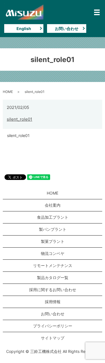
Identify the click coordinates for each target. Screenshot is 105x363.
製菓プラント (52, 241)
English (24, 28)
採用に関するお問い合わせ (52, 289)
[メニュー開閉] (97, 12)
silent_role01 (19, 119)
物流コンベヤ (52, 253)
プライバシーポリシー (52, 325)
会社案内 (52, 205)
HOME (8, 92)
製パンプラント (52, 229)
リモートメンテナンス (52, 265)
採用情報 (52, 301)
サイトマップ (52, 337)
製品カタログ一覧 (52, 277)
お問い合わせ (66, 28)
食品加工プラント (52, 217)
